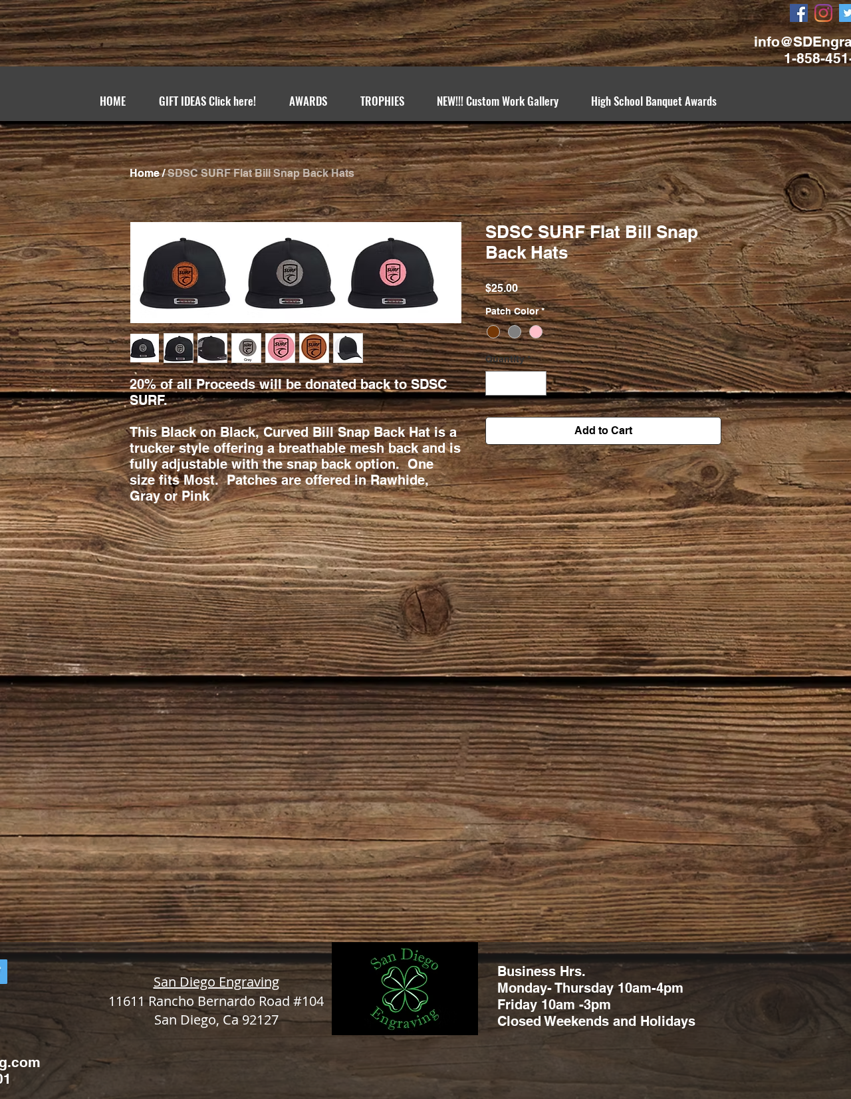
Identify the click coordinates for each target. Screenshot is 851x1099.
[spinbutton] (516, 383)
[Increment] (536, 383)
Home (145, 173)
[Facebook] (799, 13)
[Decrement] (495, 383)
